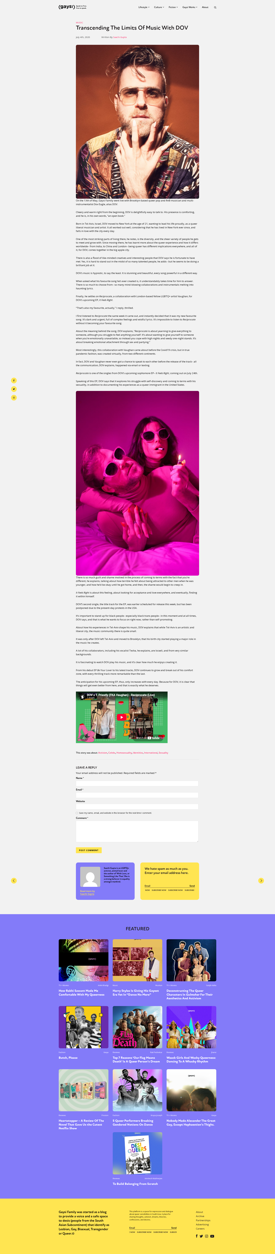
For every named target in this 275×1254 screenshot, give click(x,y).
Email (79, 789)
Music (79, 22)
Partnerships (203, 1220)
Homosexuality (124, 752)
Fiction (172, 7)
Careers (200, 1228)
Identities (138, 752)
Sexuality (163, 752)
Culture (158, 7)
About (205, 7)
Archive (200, 1216)
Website (80, 801)
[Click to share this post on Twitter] (14, 389)
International (151, 752)
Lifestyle (143, 7)
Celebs (111, 752)
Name (80, 778)
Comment (82, 818)
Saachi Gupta (120, 37)
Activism (102, 752)
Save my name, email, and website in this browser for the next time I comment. (115, 813)
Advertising (202, 1224)
